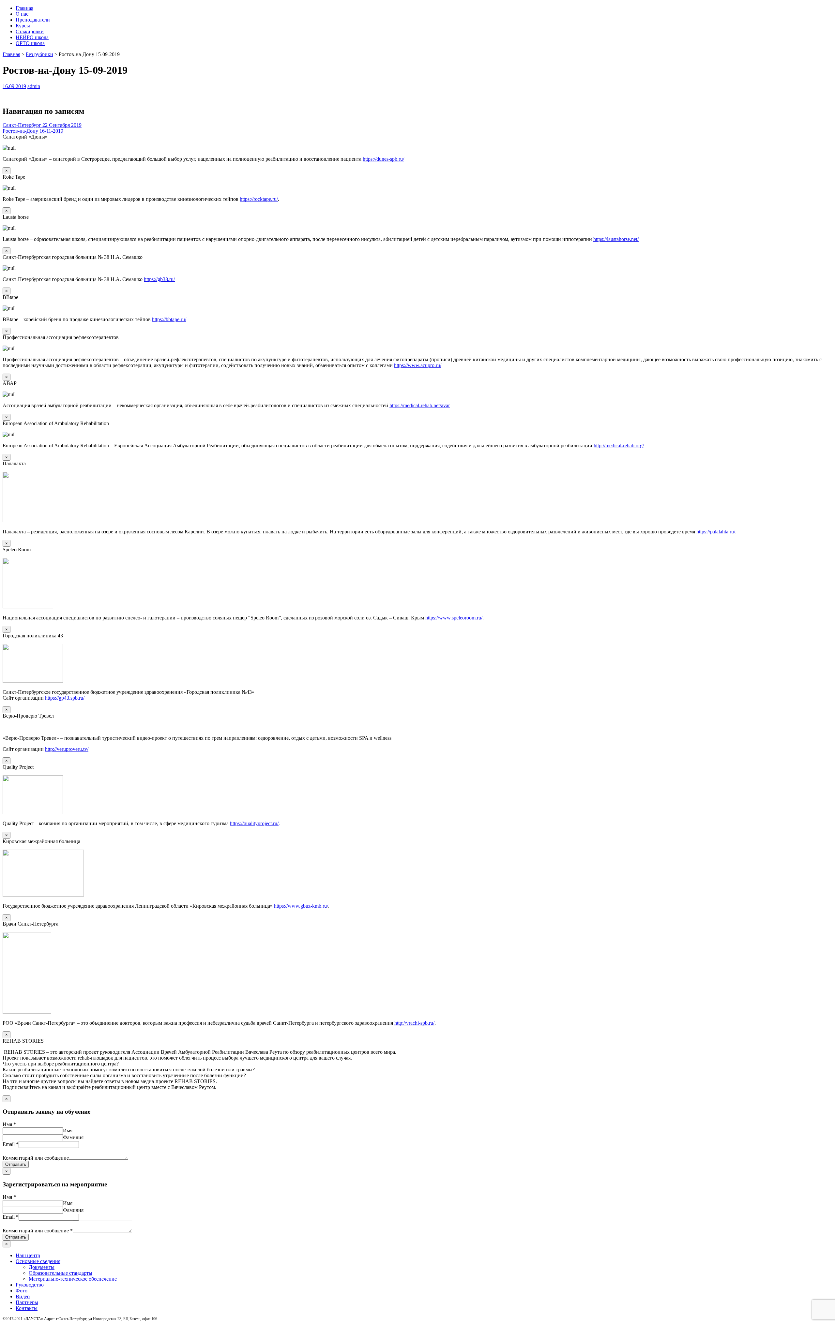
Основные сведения (38, 1261)
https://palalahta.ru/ (715, 531)
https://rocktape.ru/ (259, 199)
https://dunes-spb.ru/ (383, 159)
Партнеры (27, 1302)
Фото (21, 1290)
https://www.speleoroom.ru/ (453, 617)
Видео (23, 1296)
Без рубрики (39, 54)
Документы (41, 1267)
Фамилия (73, 1137)
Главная (24, 8)
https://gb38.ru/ (159, 279)
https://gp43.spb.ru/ (64, 698)
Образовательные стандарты (60, 1273)
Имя (9, 1124)
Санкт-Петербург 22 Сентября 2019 (42, 125)
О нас (22, 14)
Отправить (15, 1164)
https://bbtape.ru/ (169, 319)
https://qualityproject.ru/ (254, 823)
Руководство (30, 1284)
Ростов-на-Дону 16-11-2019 (33, 131)
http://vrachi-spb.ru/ (414, 1023)
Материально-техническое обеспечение (73, 1279)
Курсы (23, 25)
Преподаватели (33, 19)
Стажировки (30, 31)
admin (33, 86)
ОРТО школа (30, 43)
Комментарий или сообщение (36, 1158)
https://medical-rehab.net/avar (419, 405)
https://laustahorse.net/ (616, 239)
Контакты (27, 1308)
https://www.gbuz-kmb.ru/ (301, 906)
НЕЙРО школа (32, 37)
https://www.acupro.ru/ (417, 365)
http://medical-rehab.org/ (619, 445)
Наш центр (28, 1255)
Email (11, 1144)
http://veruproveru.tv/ (66, 749)
